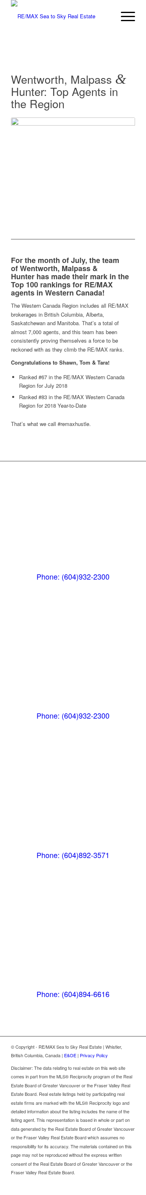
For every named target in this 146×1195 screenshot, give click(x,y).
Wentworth (39, 268)
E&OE (70, 1055)
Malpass (76, 268)
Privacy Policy (94, 1055)
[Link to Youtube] (129, 1185)
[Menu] (124, 16)
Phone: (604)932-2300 (73, 576)
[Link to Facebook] (117, 1185)
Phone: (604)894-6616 (73, 994)
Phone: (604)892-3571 (73, 855)
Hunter (22, 276)
